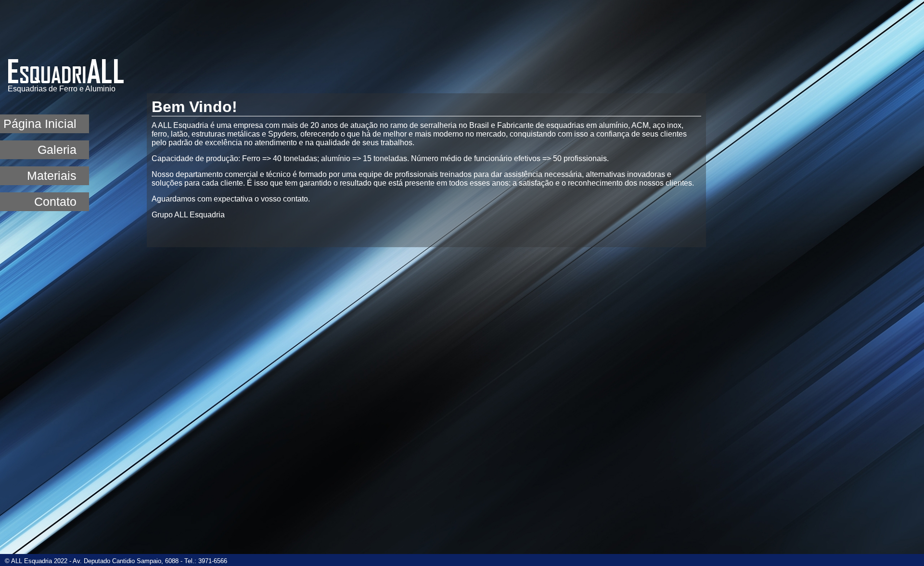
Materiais (52, 175)
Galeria (57, 149)
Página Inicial (40, 123)
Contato (55, 201)
